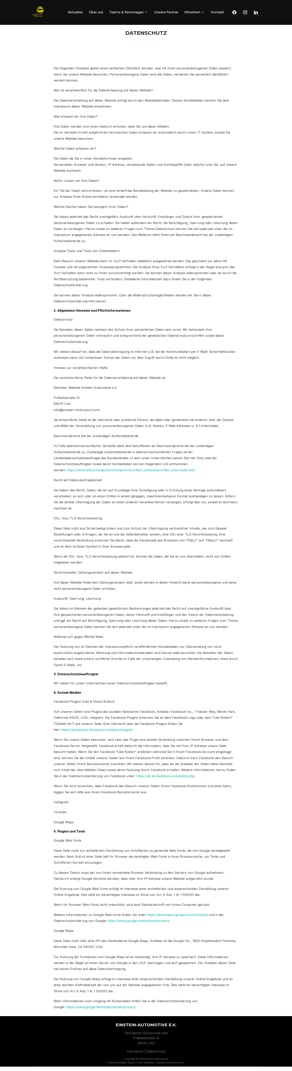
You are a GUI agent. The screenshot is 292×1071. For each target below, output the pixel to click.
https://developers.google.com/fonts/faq (177, 915)
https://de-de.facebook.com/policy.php (165, 776)
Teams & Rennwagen (126, 12)
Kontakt (217, 12)
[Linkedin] (255, 12)
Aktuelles (75, 12)
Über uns (96, 12)
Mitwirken (192, 12)
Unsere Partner (166, 12)
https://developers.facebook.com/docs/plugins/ (96, 730)
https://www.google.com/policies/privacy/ (139, 921)
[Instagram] (245, 12)
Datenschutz (155, 1051)
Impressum (135, 1051)
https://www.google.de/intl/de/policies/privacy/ (100, 1007)
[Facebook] (234, 12)
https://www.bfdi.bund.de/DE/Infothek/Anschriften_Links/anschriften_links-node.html (130, 470)
